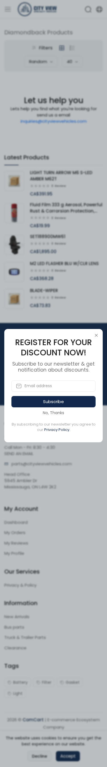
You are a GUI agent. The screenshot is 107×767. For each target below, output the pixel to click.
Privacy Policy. (57, 429)
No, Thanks (53, 413)
